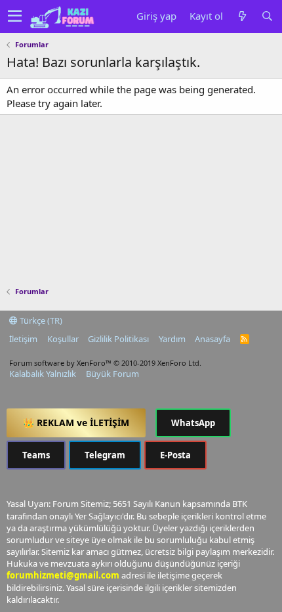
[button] (15, 16)
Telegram (105, 455)
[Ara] (266, 16)
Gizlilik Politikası (118, 339)
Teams (36, 455)
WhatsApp (193, 423)
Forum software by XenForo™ (105, 363)
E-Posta (175, 455)
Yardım (172, 339)
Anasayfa (212, 339)
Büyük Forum (112, 374)
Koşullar (63, 339)
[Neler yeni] (242, 16)
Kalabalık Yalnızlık (42, 374)
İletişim (23, 339)
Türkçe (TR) (40, 320)
